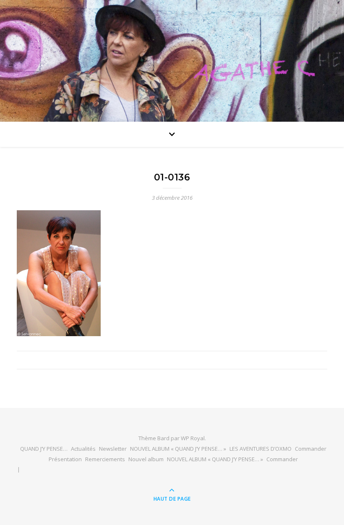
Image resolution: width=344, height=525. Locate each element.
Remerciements (105, 459)
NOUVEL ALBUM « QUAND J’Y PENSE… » (178, 448)
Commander (310, 448)
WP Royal (193, 438)
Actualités (83, 448)
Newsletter (113, 448)
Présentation (65, 459)
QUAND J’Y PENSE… (44, 448)
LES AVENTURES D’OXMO (260, 448)
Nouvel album (146, 459)
